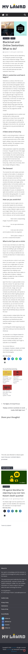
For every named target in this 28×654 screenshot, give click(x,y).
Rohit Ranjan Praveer (18, 499)
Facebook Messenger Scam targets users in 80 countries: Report (7, 379)
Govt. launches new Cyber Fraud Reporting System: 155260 (7, 393)
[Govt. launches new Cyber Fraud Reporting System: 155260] (7, 387)
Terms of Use (4, 609)
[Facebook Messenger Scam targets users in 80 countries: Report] (7, 373)
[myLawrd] (3, 15)
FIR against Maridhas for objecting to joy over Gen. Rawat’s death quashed (14, 493)
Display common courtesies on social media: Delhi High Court (14, 409)
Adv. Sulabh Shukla (19, 52)
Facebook (12, 348)
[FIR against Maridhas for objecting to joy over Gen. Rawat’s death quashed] (14, 477)
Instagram (6, 348)
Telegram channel (17, 334)
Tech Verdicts (6, 486)
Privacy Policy (5, 602)
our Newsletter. (13, 342)
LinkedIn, (17, 348)
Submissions (4, 606)
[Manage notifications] (24, 650)
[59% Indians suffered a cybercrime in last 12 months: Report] (17, 373)
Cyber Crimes (6, 38)
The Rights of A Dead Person (11, 404)
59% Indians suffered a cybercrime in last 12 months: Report (17, 379)
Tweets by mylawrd (6, 525)
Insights (13, 38)
